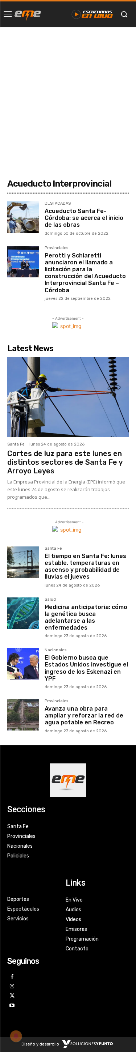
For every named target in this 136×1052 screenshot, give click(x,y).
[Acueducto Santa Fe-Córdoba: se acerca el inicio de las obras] (23, 217)
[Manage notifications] (16, 1036)
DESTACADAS (58, 203)
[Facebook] (12, 977)
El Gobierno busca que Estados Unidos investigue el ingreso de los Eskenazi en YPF (86, 668)
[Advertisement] (68, 98)
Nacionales (55, 650)
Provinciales (56, 248)
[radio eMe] (27, 14)
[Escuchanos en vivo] (92, 14)
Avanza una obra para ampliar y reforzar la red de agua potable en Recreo (84, 715)
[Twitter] (12, 996)
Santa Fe (16, 444)
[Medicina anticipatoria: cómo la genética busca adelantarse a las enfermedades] (23, 613)
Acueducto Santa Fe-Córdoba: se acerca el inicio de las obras (84, 218)
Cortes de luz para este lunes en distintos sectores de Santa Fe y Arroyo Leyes (65, 462)
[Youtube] (12, 1006)
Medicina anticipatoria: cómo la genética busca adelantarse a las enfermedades (86, 617)
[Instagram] (12, 987)
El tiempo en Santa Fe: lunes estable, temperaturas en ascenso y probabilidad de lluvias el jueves (85, 566)
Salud (50, 599)
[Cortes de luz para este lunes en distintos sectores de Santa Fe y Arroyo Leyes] (68, 397)
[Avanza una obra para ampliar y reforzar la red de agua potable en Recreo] (23, 715)
